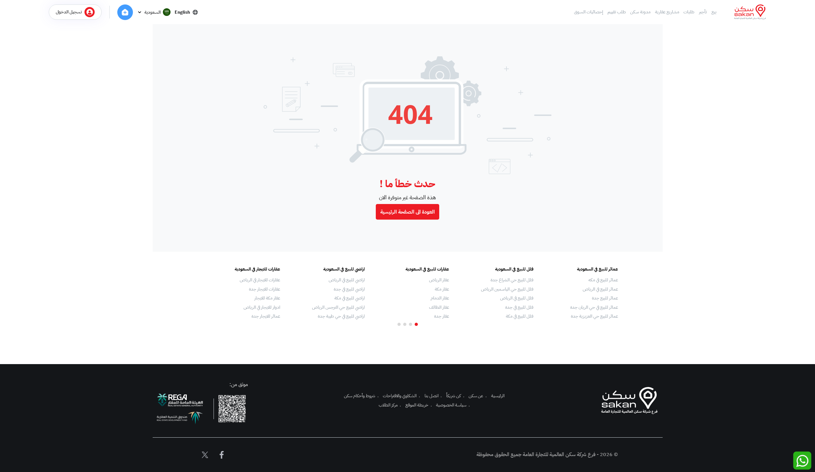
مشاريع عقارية (667, 12)
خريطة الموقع (418, 405)
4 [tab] (399, 324)
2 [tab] (410, 324)
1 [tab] (416, 324)
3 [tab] (404, 324)
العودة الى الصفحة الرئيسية (407, 212)
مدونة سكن (640, 12)
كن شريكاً (455, 395)
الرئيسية (498, 395)
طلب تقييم (617, 12)
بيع (714, 12)
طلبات (689, 12)
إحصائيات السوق (588, 12)
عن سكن (478, 395)
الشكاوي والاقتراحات (401, 395)
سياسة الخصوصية (453, 405)
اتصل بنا (433, 395)
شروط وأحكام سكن (361, 395)
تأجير (703, 12)
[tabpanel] (579, 293)
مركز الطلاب (390, 405)
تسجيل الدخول (69, 12)
